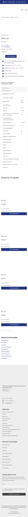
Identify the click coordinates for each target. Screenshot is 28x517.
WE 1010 (3, 275)
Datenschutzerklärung (7, 425)
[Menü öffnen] (26, 10)
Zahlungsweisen (6, 433)
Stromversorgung (5, 353)
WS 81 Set (4, 236)
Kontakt (4, 414)
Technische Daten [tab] (6, 90)
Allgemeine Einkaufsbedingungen (9, 435)
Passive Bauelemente (6, 356)
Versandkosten (7, 46)
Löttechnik (3, 345)
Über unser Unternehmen (8, 412)
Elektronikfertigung (5, 351)
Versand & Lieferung (7, 431)
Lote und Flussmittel (6, 347)
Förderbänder (4, 358)
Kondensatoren (4, 340)
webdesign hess (17, 513)
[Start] (1, 17)
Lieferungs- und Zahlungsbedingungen (11, 429)
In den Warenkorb (10, 56)
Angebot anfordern (6, 418)
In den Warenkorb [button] (14, 213)
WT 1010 (3, 311)
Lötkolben (4, 35)
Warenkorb (4, 420)
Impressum (4, 423)
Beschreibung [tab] (5, 88)
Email (3, 484)
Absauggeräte (4, 349)
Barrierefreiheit (5, 427)
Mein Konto (4, 416)
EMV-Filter (3, 342)
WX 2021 (3, 200)
